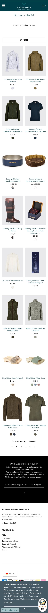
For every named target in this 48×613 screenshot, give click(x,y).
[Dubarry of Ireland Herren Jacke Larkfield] (35, 61)
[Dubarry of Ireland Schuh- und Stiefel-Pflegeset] (35, 262)
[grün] (35, 88)
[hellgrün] (32, 384)
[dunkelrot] (35, 240)
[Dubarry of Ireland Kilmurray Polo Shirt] (35, 407)
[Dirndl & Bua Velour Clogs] (35, 360)
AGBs (4, 535)
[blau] (12, 88)
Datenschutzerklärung (10, 541)
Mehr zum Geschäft (9, 523)
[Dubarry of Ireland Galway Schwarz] (12, 210)
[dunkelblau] (35, 138)
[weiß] (12, 287)
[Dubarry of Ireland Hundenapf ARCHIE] (12, 161)
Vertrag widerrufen (10, 610)
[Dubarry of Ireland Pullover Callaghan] (35, 310)
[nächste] (34, 447)
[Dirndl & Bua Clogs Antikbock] (12, 360)
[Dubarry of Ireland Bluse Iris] (12, 262)
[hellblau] (35, 384)
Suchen (4, 550)
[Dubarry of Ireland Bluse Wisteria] (12, 61)
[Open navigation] (7, 5)
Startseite (17, 25)
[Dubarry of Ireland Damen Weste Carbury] (12, 310)
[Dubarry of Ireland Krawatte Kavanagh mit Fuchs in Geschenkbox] (35, 210)
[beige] (35, 337)
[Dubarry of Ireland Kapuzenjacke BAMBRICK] (12, 111)
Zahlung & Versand (9, 544)
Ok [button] (24, 609)
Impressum (6, 538)
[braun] (35, 187)
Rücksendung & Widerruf (11, 547)
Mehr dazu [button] (8, 602)
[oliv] (12, 138)
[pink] (38, 384)
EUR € (11, 574)
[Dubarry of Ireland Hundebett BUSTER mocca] (35, 161)
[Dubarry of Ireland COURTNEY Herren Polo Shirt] (35, 111)
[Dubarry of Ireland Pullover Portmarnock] (12, 407)
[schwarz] (12, 237)
